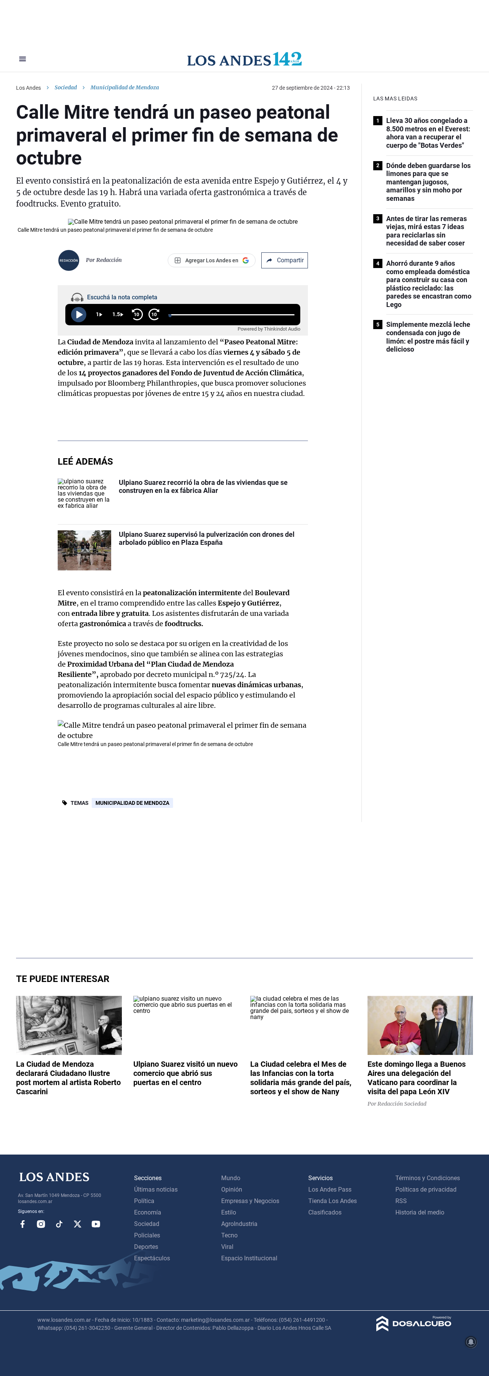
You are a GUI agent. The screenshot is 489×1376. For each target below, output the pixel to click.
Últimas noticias (156, 1189)
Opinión (231, 1189)
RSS (401, 1201)
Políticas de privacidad (426, 1189)
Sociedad (66, 87)
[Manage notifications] (471, 1342)
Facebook (22, 1224)
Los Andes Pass (329, 1189)
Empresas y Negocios (250, 1201)
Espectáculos (152, 1258)
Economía (147, 1212)
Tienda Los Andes (332, 1201)
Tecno (229, 1235)
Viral (227, 1246)
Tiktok (59, 1224)
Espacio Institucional (249, 1258)
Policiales (147, 1235)
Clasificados (325, 1212)
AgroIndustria (239, 1223)
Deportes (146, 1246)
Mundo (230, 1178)
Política (144, 1201)
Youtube (95, 1224)
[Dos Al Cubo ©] (414, 1329)
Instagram (40, 1224)
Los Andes (28, 88)
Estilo (228, 1212)
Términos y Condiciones (427, 1178)
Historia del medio (419, 1212)
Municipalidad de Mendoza (132, 803)
